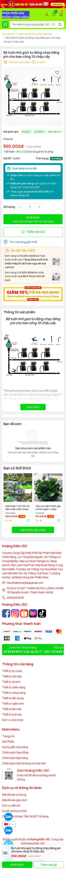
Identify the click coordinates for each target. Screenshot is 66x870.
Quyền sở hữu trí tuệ (14, 811)
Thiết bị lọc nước (12, 671)
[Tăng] (39, 206)
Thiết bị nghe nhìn (13, 703)
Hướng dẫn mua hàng (15, 747)
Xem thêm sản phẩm (33, 530)
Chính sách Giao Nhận (15, 752)
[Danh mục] (5, 24)
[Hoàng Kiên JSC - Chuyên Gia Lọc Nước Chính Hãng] (15, 14)
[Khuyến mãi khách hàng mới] (33, 293)
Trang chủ (8, 34)
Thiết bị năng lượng (14, 693)
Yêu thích (27, 520)
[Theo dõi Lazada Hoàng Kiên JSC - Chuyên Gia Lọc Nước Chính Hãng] (33, 613)
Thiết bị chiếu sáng (13, 687)
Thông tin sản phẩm (19, 62)
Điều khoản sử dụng (14, 794)
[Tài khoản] (47, 15)
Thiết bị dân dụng (12, 698)
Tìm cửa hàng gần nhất (23, 242)
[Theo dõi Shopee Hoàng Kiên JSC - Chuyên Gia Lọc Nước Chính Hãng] (24, 613)
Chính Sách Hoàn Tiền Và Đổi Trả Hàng (25, 816)
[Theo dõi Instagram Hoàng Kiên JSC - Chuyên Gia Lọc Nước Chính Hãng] (15, 613)
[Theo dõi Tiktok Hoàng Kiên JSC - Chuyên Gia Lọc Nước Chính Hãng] (42, 613)
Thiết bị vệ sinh (11, 682)
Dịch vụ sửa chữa (12, 720)
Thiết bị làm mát (11, 709)
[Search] (60, 24)
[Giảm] (20, 206)
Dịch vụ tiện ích (11, 805)
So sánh (40, 62)
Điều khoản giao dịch (14, 800)
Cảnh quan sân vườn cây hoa (35, 34)
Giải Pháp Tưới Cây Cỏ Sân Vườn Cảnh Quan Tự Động (17, 508)
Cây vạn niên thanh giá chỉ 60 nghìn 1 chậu (48, 508)
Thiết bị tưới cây (12, 714)
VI (9, 824)
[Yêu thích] (57, 72)
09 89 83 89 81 (15, 598)
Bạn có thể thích (17, 467)
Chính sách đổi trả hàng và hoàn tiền (24, 763)
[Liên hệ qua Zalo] (8, 830)
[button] (57, 498)
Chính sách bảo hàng (15, 758)
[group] (33, 96)
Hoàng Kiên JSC (35, 843)
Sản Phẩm (8, 741)
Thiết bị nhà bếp (12, 676)
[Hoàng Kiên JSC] (33, 4)
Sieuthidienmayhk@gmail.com (25, 583)
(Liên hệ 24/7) (22, 652)
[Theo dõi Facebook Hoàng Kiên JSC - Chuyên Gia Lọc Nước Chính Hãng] (6, 613)
